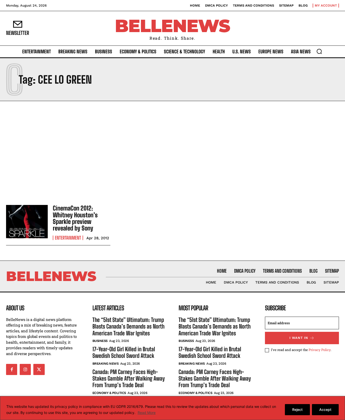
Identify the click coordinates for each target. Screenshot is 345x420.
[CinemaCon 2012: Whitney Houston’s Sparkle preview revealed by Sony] (27, 221)
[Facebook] (11, 369)
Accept (325, 409)
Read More (147, 412)
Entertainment (68, 238)
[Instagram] (25, 369)
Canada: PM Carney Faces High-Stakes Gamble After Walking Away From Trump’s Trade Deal (128, 378)
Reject (297, 409)
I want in (298, 338)
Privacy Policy (320, 349)
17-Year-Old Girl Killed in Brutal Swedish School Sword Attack (123, 352)
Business (100, 341)
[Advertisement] (172, 151)
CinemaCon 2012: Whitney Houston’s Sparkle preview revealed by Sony (75, 218)
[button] (319, 51)
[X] (38, 369)
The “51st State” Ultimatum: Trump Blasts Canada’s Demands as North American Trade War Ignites (128, 326)
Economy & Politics (109, 393)
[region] (172, 408)
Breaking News (105, 363)
